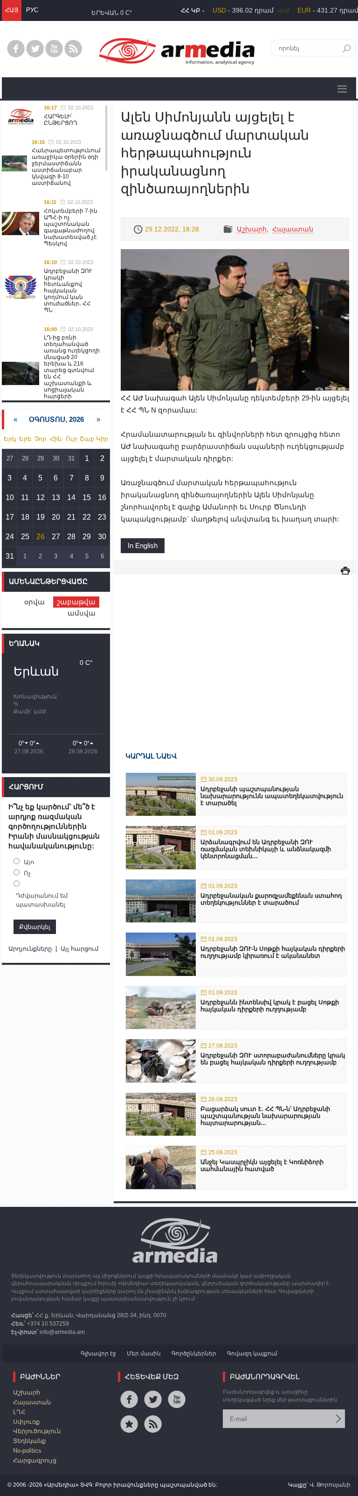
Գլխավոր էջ (98, 1353)
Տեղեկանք (29, 1440)
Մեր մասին (144, 1353)
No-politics (27, 1450)
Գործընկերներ (194, 1353)
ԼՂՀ (19, 1411)
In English (143, 545)
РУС (32, 10)
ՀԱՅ (11, 10)
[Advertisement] (235, 649)
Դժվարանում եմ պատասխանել (42, 900)
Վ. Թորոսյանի (330, 1485)
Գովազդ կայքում (252, 1353)
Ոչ (27, 873)
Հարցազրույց (34, 1460)
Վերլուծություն (37, 1431)
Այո (29, 862)
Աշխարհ (252, 229)
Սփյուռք (26, 1421)
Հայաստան (292, 229)
